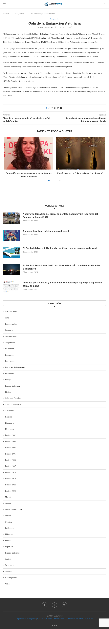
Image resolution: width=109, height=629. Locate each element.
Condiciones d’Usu (44, 619)
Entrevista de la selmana (15, 367)
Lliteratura (9, 429)
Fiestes (8, 392)
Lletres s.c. (9, 423)
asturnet (49, 27)
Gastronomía (10, 411)
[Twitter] (54, 604)
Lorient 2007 (10, 466)
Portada (6, 13)
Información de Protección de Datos (68, 619)
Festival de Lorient (12, 386)
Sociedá (8, 559)
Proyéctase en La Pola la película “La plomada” (80, 173)
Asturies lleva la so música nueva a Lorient (46, 231)
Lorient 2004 (10, 448)
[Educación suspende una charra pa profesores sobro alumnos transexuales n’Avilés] (28, 153)
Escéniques (9, 374)
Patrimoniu (9, 528)
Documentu (9, 349)
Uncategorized (11, 578)
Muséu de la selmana (13, 510)
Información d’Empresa (26, 619)
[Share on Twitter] (55, 108)
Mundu (8, 503)
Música (8, 516)
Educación (9, 355)
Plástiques (9, 534)
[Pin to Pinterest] (58, 108)
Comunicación (11, 324)
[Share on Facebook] (52, 108)
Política (8, 540)
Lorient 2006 (10, 460)
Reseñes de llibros (12, 553)
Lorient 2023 (10, 491)
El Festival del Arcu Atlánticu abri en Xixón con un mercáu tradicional (60, 248)
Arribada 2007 (11, 312)
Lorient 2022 (10, 485)
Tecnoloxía (9, 565)
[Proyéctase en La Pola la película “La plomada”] (80, 153)
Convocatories (10, 336)
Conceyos (9, 330)
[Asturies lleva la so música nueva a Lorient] (11, 235)
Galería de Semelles (13, 398)
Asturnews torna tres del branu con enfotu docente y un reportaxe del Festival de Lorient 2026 (60, 215)
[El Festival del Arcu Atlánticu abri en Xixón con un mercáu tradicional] (11, 252)
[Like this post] (49, 108)
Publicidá (89, 619)
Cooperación (10, 343)
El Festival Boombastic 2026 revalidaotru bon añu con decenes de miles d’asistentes (61, 267)
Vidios (7, 584)
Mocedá (8, 497)
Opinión (8, 522)
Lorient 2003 (10, 441)
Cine (7, 318)
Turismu (8, 571)
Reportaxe (9, 547)
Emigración (19, 13)
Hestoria (8, 417)
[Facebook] (44, 604)
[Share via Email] (61, 108)
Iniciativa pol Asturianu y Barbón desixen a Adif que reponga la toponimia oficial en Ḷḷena (62, 284)
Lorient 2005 (10, 454)
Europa (8, 380)
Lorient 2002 (10, 435)
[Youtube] (64, 604)
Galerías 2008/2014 (13, 404)
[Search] (104, 4)
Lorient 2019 (10, 479)
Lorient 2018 (10, 472)
